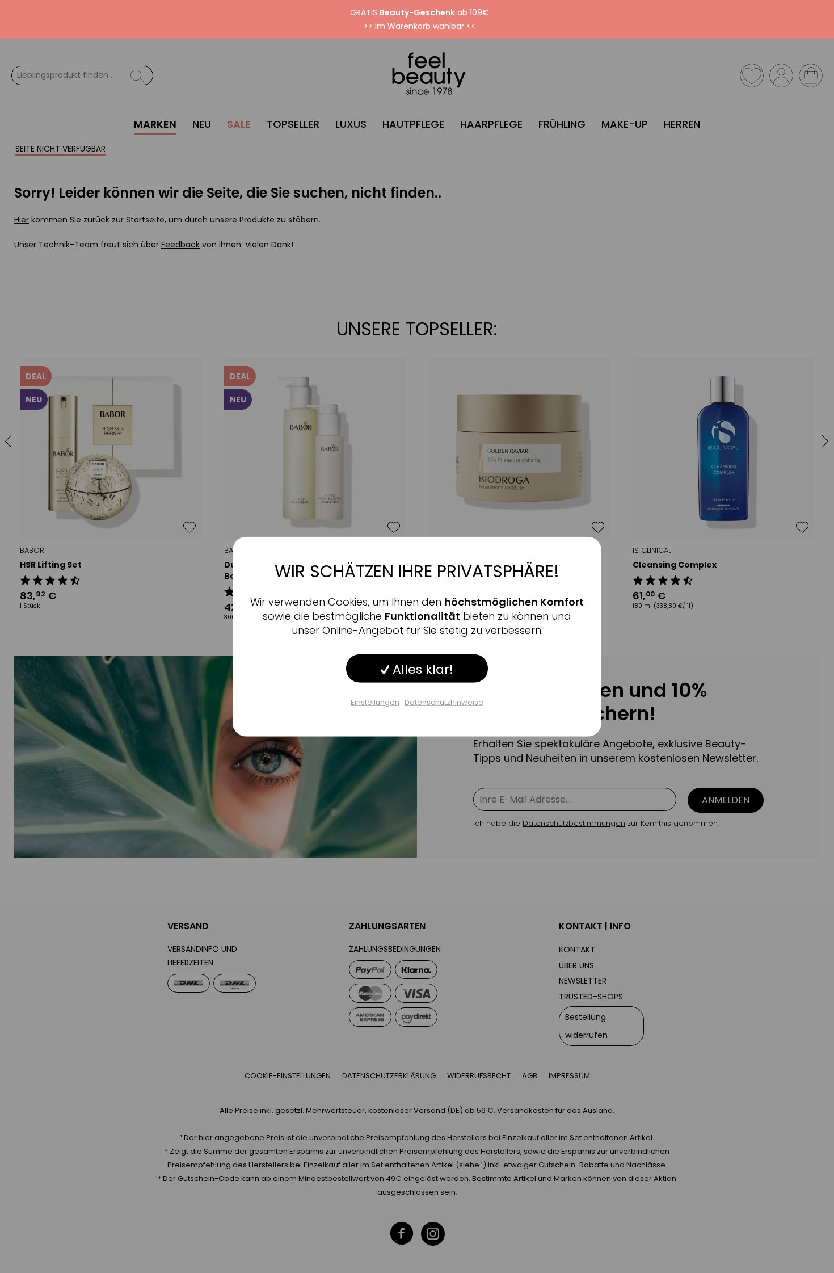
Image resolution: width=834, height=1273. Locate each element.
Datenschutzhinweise (444, 702)
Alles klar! (421, 669)
